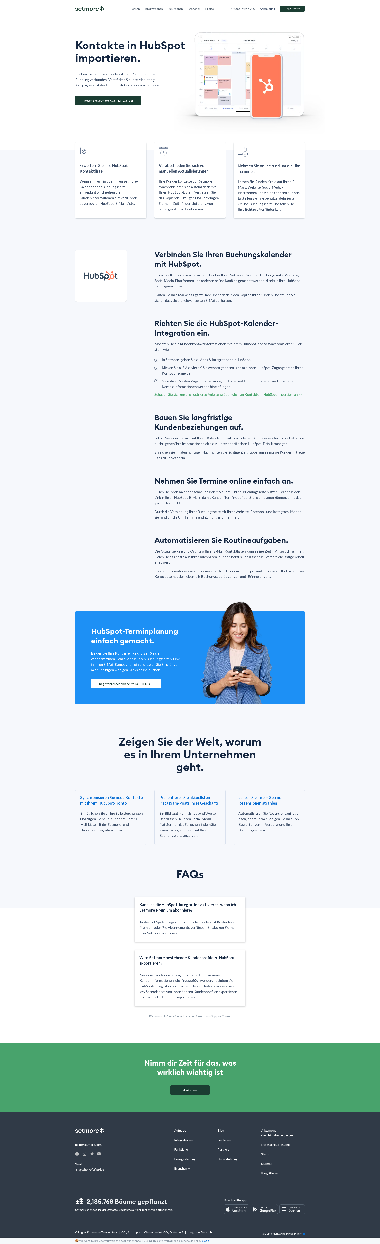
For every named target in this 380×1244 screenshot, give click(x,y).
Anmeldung (267, 8)
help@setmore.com (88, 1144)
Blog (221, 1130)
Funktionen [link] (175, 8)
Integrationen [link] (153, 8)
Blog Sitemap (270, 1173)
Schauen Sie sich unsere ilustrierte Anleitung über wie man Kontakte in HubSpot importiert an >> (228, 394)
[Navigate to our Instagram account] (84, 1154)
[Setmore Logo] (89, 8)
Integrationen (183, 1140)
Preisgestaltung (185, 1159)
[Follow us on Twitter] (92, 1154)
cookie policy (193, 1240)
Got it (205, 1240)
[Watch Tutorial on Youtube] (99, 1154)
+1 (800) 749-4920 (242, 8)
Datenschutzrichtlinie (275, 1144)
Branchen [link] (194, 8)
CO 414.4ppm (130, 1233)
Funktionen (181, 1149)
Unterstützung (228, 1159)
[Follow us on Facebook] (77, 1154)
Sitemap (266, 1163)
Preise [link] (209, 8)
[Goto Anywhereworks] (89, 1170)
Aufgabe (180, 1130)
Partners (223, 1149)
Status (265, 1154)
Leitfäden (224, 1140)
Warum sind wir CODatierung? (163, 1233)
